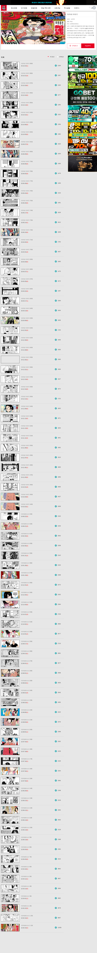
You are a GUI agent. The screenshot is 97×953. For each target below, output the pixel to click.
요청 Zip (57, 8)
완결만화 (34, 8)
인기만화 (24, 8)
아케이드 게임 (79, 8)
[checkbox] (73, 45)
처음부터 (88, 46)
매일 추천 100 (45, 8)
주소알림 (67, 8)
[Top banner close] (94, 2)
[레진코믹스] (4, 8)
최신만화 (14, 8)
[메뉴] (94, 8)
